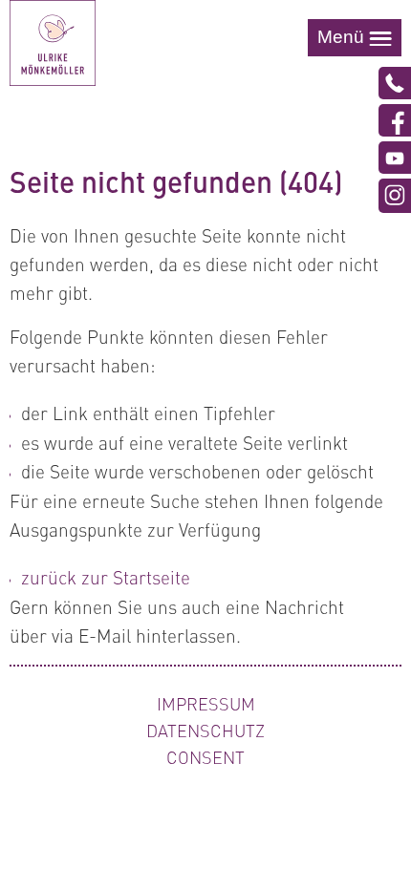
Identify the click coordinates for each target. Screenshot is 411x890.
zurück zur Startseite (105, 576)
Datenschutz (205, 730)
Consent (205, 757)
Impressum (206, 703)
